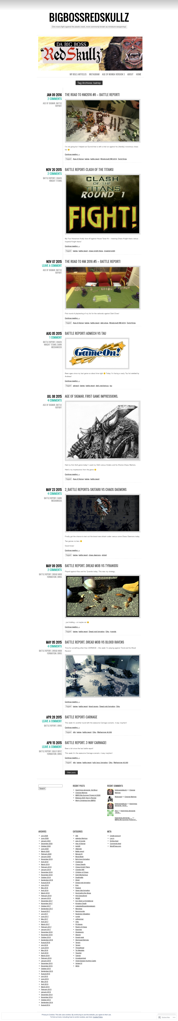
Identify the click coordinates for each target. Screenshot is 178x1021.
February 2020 (46, 854)
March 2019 (45, 864)
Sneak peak (79, 937)
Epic (77, 885)
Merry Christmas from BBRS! (85, 800)
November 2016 (47, 934)
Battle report (58, 104)
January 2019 (46, 869)
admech (76, 385)
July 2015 (44, 976)
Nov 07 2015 (54, 261)
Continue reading (72, 154)
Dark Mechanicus (56, 346)
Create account (115, 836)
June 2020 (45, 849)
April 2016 (44, 953)
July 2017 (44, 914)
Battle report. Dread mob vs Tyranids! (91, 565)
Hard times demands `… (123, 818)
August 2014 (45, 1005)
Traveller (78, 953)
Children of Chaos (81, 872)
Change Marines (81, 792)
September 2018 (47, 880)
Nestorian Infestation (82, 914)
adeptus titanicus (81, 838)
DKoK (77, 880)
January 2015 (46, 992)
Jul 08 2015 (54, 396)
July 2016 (44, 945)
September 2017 (47, 908)
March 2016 (45, 955)
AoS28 (77, 846)
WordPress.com (115, 846)
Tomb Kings (122, 159)
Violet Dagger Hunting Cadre (85, 961)
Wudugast (118, 796)
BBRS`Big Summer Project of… (126, 819)
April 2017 (44, 921)
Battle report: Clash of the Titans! (89, 169)
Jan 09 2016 (54, 94)
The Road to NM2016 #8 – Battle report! (92, 94)
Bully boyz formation (54, 752)
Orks (59, 576)
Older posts (71, 772)
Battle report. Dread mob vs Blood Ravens (94, 642)
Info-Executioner (81, 895)
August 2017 (45, 911)
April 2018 (44, 890)
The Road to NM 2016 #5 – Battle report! (93, 261)
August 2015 (45, 974)
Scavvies (78, 929)
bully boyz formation (100, 762)
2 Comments (55, 99)
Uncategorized (80, 958)
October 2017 (46, 906)
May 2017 (44, 919)
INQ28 (77, 898)
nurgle (77, 916)
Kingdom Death (81, 903)
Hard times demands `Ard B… (126, 804)
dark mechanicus (102, 385)
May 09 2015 (54, 565)
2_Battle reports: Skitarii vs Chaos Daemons (96, 489)
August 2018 (45, 882)
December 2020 (47, 843)
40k (74, 732)
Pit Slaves (78, 924)
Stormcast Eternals (82, 940)
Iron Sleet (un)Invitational (84, 901)
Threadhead (79, 948)
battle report (94, 159)
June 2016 (45, 948)
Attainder (78, 849)
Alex (116, 811)
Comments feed (115, 843)
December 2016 (47, 932)
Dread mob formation (54, 575)
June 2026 (45, 838)
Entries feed (114, 841)
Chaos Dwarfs (80, 864)
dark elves (104, 323)
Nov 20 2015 (54, 169)
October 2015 (46, 968)
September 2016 (47, 940)
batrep (87, 159)
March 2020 (45, 851)
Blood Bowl (79, 856)
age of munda (80, 841)
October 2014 (46, 1000)
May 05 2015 (54, 642)
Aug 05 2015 (54, 333)
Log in (112, 838)
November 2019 (47, 859)
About (130, 74)
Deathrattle (79, 877)
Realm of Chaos (81, 927)
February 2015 (46, 989)
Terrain (77, 942)
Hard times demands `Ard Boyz (86, 790)
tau (111, 385)
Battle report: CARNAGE (81, 716)
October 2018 (46, 877)
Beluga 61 (79, 854)
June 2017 (45, 916)
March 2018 (45, 893)
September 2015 (47, 971)
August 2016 (45, 942)
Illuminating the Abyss (83, 893)
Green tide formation (82, 890)
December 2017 (47, 901)
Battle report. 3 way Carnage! (85, 742)
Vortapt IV (78, 963)
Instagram (94, 74)
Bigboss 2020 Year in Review (85, 798)
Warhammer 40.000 (104, 732)
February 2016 (46, 958)
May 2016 (44, 950)
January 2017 (46, 929)
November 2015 (47, 966)
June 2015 (45, 979)
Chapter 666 (79, 869)
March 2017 (45, 924)
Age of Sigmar (49, 103)
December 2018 (47, 872)
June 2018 (45, 885)
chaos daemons (95, 555)
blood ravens (93, 706)
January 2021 (46, 841)
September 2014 (47, 1002)
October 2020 (46, 846)
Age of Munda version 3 (113, 74)
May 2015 (44, 981)
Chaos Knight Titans (55, 179)
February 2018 (46, 895)
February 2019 (46, 867)
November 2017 (47, 903)
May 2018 (44, 888)
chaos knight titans (96, 251)
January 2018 (46, 898)
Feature (78, 888)
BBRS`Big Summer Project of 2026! (87, 795)
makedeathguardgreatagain (85, 906)
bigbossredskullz (89, 16)
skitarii (104, 555)
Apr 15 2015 (54, 742)
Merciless (78, 908)
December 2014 (47, 994)
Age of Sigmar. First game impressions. (91, 396)
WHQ (77, 966)
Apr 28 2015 (54, 717)
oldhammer (79, 919)
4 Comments (55, 400)
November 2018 (47, 875)
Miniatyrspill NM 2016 (108, 159)
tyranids (113, 631)
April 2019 (44, 862)
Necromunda (80, 911)
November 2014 (47, 997)
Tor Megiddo (79, 950)
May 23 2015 (54, 489)
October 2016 (46, 937)
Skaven (78, 934)
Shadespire (79, 932)
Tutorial (78, 955)
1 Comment (55, 337)
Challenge (79, 862)
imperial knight (109, 251)
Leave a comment (52, 265)
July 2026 (44, 836)
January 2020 (46, 856)
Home (138, 74)
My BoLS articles (78, 74)
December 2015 (47, 963)
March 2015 (45, 987)
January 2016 (46, 961)
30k (76, 836)
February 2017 (46, 927)
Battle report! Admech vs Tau (85, 333)
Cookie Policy (98, 1017)
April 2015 (44, 984)
